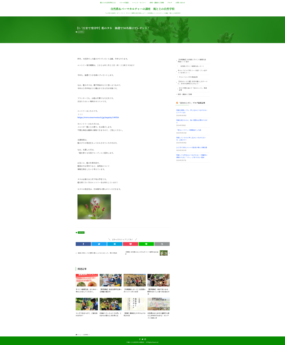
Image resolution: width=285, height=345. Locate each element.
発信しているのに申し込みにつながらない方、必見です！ (191, 138)
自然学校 (80, 32)
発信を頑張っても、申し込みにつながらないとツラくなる (191, 111)
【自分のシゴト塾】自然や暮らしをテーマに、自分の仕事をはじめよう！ (192, 82)
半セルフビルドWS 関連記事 (188, 77)
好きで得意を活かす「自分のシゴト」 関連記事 (193, 89)
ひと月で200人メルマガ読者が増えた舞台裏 (191, 147)
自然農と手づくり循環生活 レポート (191, 66)
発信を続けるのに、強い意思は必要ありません (191, 121)
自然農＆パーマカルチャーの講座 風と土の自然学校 (143, 8)
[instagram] (145, 339)
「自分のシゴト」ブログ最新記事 (191, 103)
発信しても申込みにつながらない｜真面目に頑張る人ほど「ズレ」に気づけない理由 (191, 156)
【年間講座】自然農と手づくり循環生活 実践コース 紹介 (192, 60)
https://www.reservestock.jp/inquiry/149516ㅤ (98, 117)
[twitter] (142, 339)
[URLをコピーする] (162, 244)
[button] (83, 244)
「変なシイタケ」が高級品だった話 (188, 130)
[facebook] (140, 339)
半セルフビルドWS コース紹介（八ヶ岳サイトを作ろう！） (192, 71)
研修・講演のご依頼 (185, 94)
